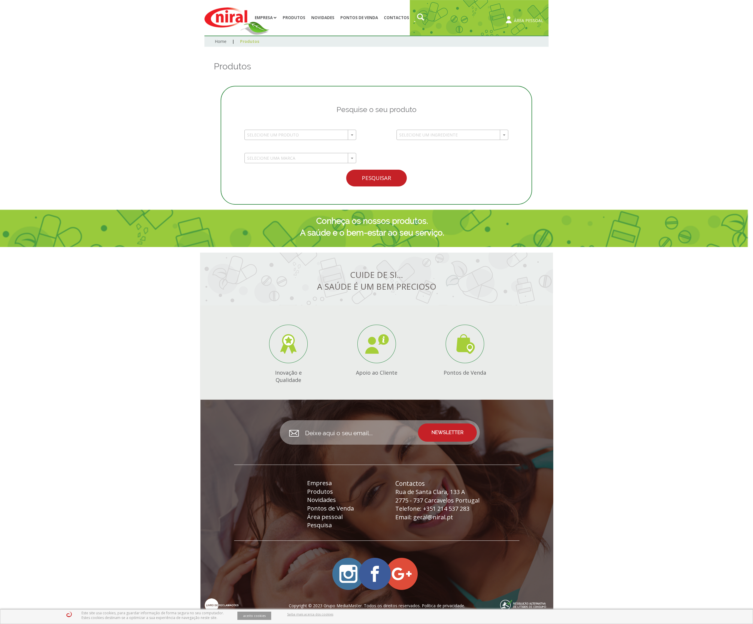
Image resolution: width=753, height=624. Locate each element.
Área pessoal (325, 517)
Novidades (322, 17)
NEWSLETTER (448, 432)
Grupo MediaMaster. (343, 605)
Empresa (264, 17)
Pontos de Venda (359, 17)
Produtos (294, 17)
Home (220, 41)
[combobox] (300, 135)
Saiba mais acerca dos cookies (310, 614)
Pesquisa (319, 525)
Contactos (396, 17)
